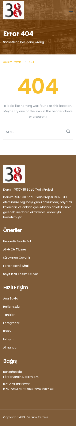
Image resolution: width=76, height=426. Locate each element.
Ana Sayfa (10, 298)
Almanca (9, 347)
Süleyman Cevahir (16, 258)
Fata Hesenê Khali (16, 266)
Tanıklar (9, 315)
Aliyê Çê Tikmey (15, 249)
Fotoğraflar (11, 323)
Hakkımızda (11, 307)
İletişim (8, 339)
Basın (7, 331)
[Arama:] (38, 131)
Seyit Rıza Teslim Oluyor (20, 274)
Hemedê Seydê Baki (17, 241)
